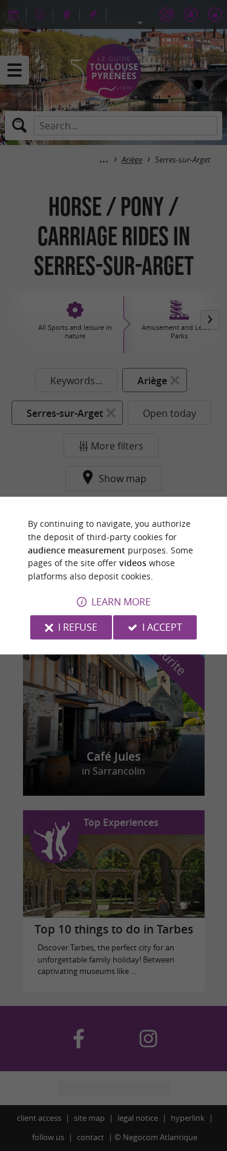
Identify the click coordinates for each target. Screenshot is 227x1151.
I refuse (77, 627)
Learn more (121, 601)
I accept (162, 627)
